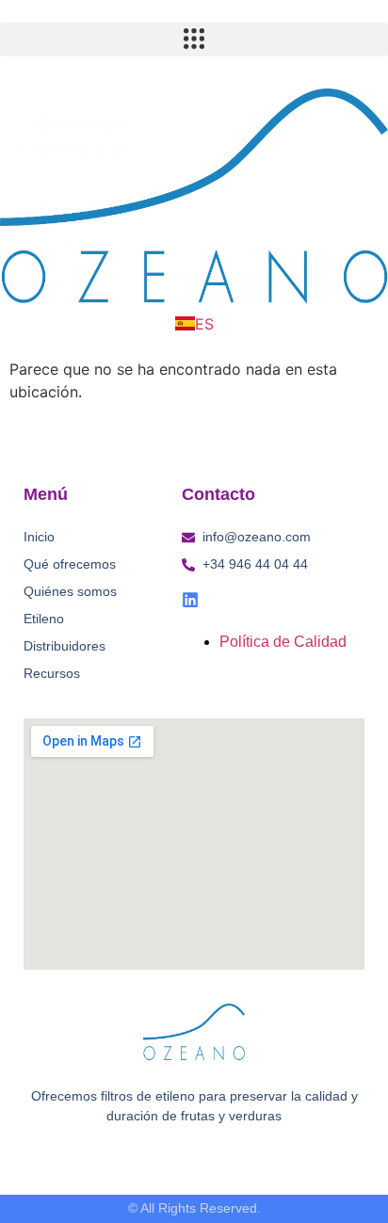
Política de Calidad (283, 642)
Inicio (39, 536)
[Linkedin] (190, 599)
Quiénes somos (70, 591)
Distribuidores (64, 645)
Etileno (44, 618)
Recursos (52, 673)
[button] (194, 39)
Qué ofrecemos (70, 563)
